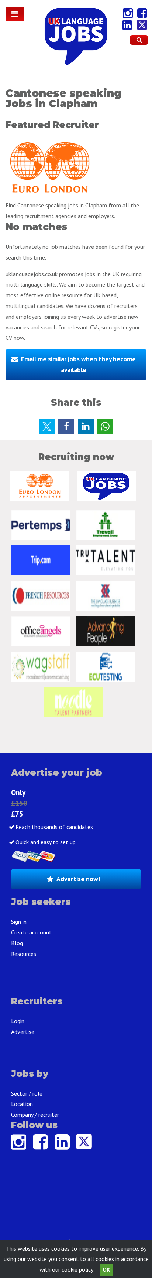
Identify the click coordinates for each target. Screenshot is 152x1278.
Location (22, 1104)
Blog (17, 943)
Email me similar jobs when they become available (78, 364)
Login (17, 1021)
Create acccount (31, 932)
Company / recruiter (35, 1114)
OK (106, 1269)
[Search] (139, 40)
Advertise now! (78, 879)
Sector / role (26, 1093)
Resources (23, 953)
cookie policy (77, 1269)
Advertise (22, 1031)
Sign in (19, 921)
